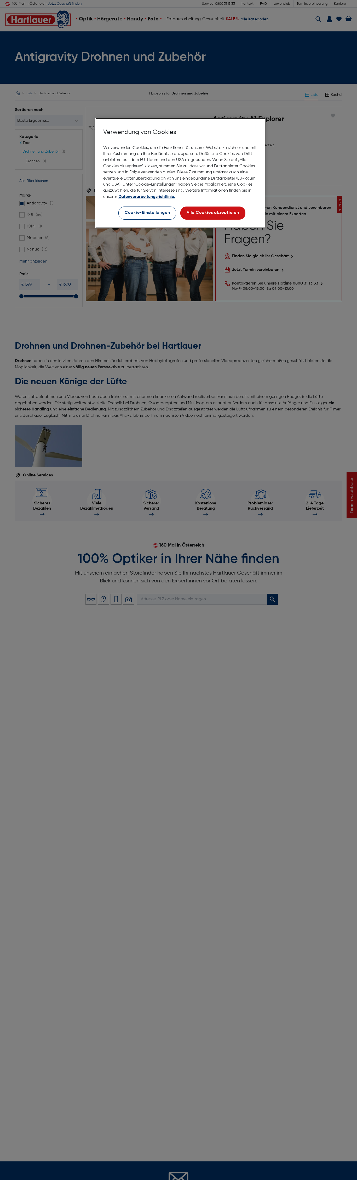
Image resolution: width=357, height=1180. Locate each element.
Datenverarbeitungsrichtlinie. (146, 197)
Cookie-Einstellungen (147, 213)
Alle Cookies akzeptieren (213, 213)
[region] (180, 173)
